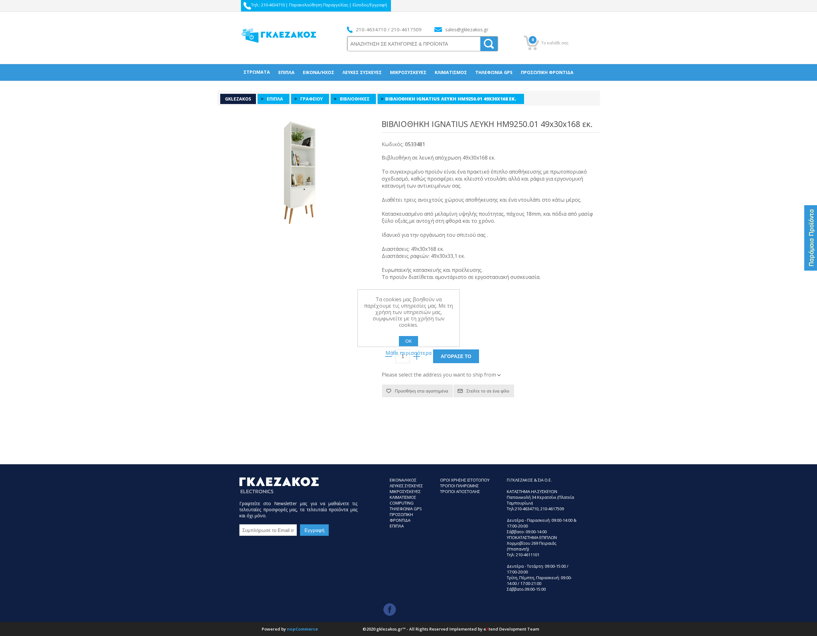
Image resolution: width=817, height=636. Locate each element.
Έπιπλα (286, 72)
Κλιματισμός (451, 72)
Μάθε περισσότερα (408, 352)
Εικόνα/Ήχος (318, 72)
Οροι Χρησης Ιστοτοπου (465, 480)
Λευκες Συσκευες (406, 486)
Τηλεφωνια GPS (406, 509)
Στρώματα (257, 72)
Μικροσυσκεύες (408, 72)
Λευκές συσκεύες (362, 72)
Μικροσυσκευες (405, 491)
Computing (402, 503)
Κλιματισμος (403, 497)
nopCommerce (302, 629)
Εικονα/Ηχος (403, 480)
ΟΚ (408, 341)
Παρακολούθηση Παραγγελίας (318, 5)
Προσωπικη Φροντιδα (401, 517)
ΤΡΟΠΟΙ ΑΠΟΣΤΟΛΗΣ (460, 491)
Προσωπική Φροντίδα (547, 72)
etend (490, 629)
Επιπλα (397, 526)
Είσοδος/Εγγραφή (370, 5)
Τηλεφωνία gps (494, 72)
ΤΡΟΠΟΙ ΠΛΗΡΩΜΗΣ (459, 486)
